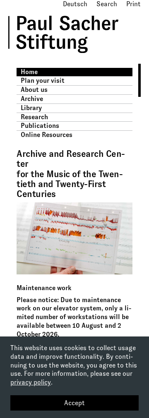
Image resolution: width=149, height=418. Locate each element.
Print (133, 3)
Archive (32, 98)
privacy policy (30, 382)
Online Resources (46, 134)
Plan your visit (43, 80)
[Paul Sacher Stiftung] (75, 58)
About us (34, 89)
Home (29, 71)
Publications (40, 125)
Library (31, 107)
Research (34, 116)
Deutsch (75, 3)
